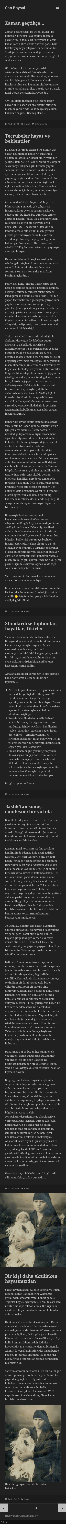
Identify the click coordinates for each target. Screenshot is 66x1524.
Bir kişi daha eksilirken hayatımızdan (31, 1278)
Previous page (4, 1508)
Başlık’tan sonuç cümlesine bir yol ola (28, 808)
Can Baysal (15, 7)
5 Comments (41, 124)
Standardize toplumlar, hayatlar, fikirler (31, 626)
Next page (62, 1508)
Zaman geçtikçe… (24, 23)
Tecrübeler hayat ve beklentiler (27, 138)
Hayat (27, 124)
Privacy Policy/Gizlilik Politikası (20, 1515)
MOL (8, 1522)
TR (3, 1522)
